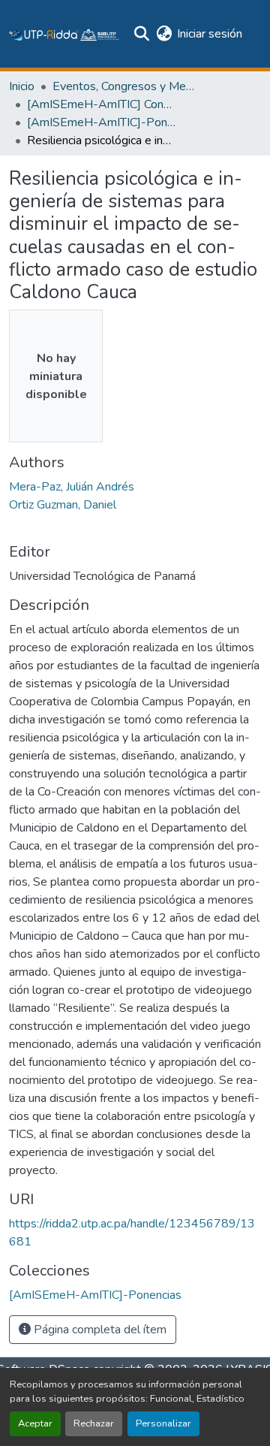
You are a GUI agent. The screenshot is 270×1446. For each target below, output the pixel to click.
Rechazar (94, 1423)
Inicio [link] (21, 86)
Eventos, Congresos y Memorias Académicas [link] (127, 86)
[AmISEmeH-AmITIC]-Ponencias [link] (102, 122)
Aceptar (35, 1423)
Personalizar (163, 1423)
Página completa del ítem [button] (98, 1329)
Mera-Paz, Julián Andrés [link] (71, 486)
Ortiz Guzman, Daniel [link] (62, 505)
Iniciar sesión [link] (209, 34)
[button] (64, 34)
